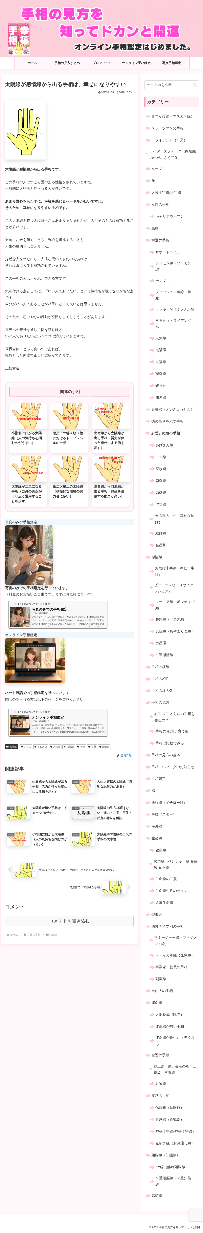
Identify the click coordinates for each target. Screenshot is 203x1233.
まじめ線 (42, 746)
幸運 (93, 746)
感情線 (105, 746)
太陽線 (13, 746)
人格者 (56, 746)
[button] (194, 85)
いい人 (27, 746)
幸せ (82, 746)
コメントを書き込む (69, 920)
